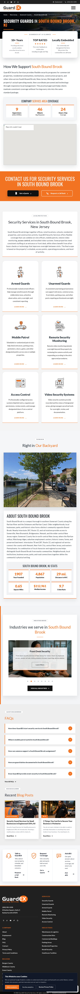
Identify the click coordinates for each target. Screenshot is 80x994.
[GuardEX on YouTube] (11, 2)
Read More (11, 836)
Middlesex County (8, 967)
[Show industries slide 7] (49, 681)
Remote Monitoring (49, 915)
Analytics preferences (59, 993)
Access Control (47, 922)
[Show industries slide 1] (28, 681)
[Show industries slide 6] (45, 681)
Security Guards (47, 901)
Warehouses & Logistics (50, 932)
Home (5, 15)
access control (24, 240)
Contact (5, 946)
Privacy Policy (7, 949)
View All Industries (40, 688)
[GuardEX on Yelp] (18, 2)
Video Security (47, 918)
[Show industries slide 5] (42, 681)
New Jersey (13, 15)
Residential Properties (49, 946)
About (4, 932)
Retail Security (47, 949)
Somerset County (26, 15)
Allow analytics (12, 987)
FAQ (3, 942)
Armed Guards (47, 908)
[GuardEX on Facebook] (8, 2)
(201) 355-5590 (71, 2)
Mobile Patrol (46, 911)
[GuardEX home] (12, 7)
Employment (58, 2)
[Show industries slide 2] (31, 681)
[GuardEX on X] (5, 2)
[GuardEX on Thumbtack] (14, 2)
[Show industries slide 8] (52, 681)
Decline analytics (28, 987)
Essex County (7, 970)
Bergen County (7, 963)
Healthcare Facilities (49, 953)
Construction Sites (48, 935)
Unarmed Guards (48, 904)
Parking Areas (47, 942)
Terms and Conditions (10, 953)
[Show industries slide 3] (35, 681)
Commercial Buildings (49, 939)
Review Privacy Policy (46, 987)
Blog (3, 939)
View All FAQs (9, 781)
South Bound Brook (40, 15)
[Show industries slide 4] (38, 681)
